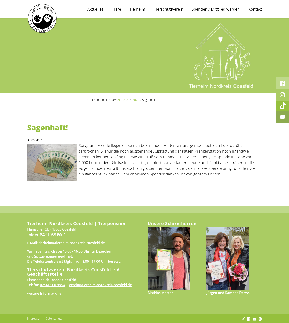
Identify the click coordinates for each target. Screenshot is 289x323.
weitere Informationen (45, 293)
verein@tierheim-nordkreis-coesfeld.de (100, 285)
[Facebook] (282, 83)
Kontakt (255, 9)
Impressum (34, 318)
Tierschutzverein (168, 9)
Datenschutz (53, 318)
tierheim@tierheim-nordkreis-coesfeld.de (72, 242)
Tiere (116, 9)
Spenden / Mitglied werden (216, 9)
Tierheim (137, 9)
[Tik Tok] (282, 106)
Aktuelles (95, 9)
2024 (135, 100)
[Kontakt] (282, 117)
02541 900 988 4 (52, 234)
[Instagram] (282, 95)
